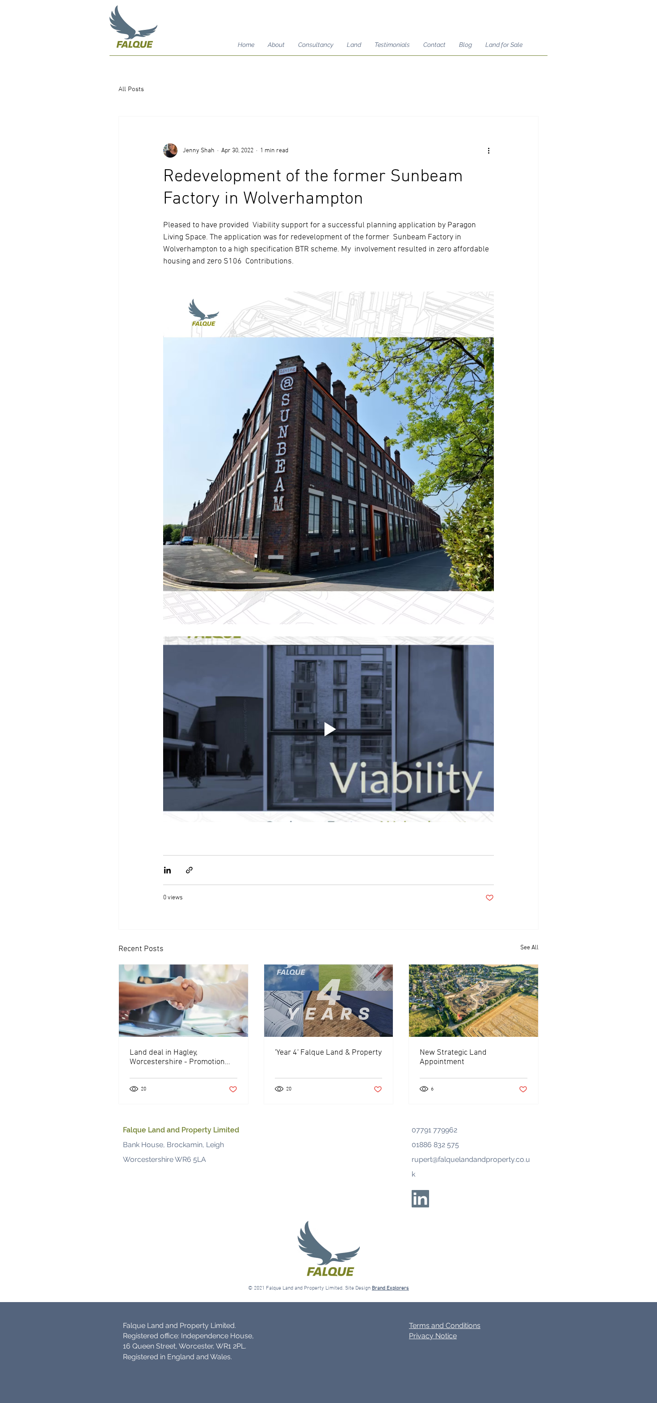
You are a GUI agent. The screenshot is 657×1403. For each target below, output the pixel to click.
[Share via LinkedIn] (167, 870)
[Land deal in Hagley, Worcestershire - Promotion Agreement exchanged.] (183, 1001)
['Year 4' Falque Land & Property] (328, 1001)
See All (529, 948)
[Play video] (328, 729)
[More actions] (488, 150)
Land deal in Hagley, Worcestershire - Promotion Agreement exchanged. (177, 1057)
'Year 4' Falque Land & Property (328, 1052)
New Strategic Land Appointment (453, 1057)
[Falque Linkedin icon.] (420, 1198)
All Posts (131, 89)
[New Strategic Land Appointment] (473, 1001)
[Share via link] (189, 870)
